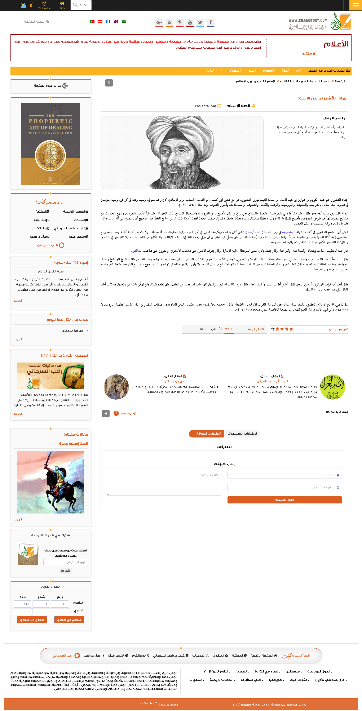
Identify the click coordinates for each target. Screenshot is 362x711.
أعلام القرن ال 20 (216, 671)
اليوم (229, 329)
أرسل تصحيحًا (127, 413)
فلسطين (293, 671)
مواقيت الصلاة (44, 8)
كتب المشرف (251, 680)
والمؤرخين (120, 42)
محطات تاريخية (221, 680)
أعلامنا (325, 81)
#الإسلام (269, 70)
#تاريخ (210, 70)
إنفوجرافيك (298, 680)
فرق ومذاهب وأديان (330, 680)
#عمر (252, 70)
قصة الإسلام (238, 105)
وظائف (62, 8)
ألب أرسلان (252, 232)
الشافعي (137, 251)
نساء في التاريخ (266, 671)
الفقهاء (285, 81)
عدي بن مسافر (175, 381)
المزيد (18, 300)
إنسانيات (195, 680)
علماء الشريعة (306, 81)
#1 (222, 70)
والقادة (134, 42)
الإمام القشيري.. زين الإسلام (255, 81)
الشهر (204, 329)
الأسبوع (216, 329)
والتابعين (161, 42)
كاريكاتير (275, 680)
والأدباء (107, 42)
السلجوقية (288, 232)
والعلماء (147, 42)
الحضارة (223, 42)
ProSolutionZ (151, 703)
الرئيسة (340, 81)
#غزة (285, 70)
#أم (298, 70)
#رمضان (236, 70)
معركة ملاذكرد (73, 331)
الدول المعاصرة (318, 671)
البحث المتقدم (34, 21)
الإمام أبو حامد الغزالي (272, 381)
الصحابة (175, 42)
